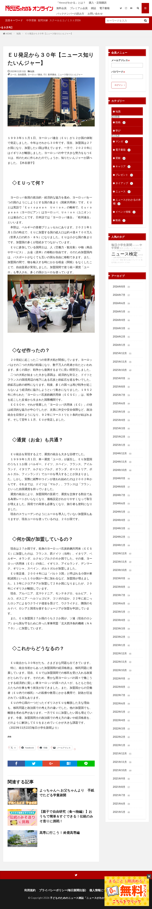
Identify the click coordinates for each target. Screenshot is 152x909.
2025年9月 (121, 378)
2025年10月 (122, 369)
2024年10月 (122, 469)
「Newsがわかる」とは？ (71, 2)
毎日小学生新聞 (121, 245)
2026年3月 (121, 328)
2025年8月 (121, 386)
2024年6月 (121, 503)
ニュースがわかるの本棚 (127, 201)
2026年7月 (121, 294)
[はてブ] (68, 764)
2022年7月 (121, 695)
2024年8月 (121, 486)
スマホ (127, 262)
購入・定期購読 (98, 2)
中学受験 (31, 20)
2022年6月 (121, 703)
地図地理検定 (127, 250)
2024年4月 (121, 520)
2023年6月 (121, 603)
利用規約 (30, 890)
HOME (9, 33)
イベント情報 (125, 211)
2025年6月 (121, 403)
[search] (145, 20)
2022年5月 (121, 711)
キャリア (122, 166)
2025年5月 (121, 411)
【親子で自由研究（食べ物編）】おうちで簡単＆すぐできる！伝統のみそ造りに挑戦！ (66, 816)
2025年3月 (121, 428)
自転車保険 (136, 250)
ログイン (119, 85)
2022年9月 (121, 678)
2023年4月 (121, 620)
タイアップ (123, 183)
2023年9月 (121, 578)
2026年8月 (121, 286)
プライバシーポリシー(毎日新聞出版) (62, 890)
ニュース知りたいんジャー (70, 74)
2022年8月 (121, 686)
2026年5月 (121, 311)
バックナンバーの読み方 (70, 13)
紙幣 (115, 257)
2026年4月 (121, 319)
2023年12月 (122, 553)
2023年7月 (121, 595)
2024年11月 (122, 461)
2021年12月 (122, 753)
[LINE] (86, 764)
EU (45, 74)
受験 (120, 158)
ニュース (123, 191)
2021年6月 (121, 803)
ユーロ (13, 74)
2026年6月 (121, 303)
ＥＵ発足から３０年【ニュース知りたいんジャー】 (49, 33)
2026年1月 (121, 344)
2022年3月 (121, 728)
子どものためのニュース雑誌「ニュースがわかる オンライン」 (86, 897)
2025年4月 (121, 419)
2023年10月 (122, 570)
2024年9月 (121, 478)
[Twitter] (33, 764)
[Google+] (51, 764)
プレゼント (124, 174)
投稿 (120, 122)
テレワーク (136, 260)
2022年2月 (121, 736)
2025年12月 (122, 353)
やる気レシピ (128, 248)
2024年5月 (121, 511)
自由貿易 (22, 74)
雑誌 (93, 8)
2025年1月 (121, 444)
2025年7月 (121, 394)
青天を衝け (128, 260)
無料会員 (61, 8)
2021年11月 (122, 761)
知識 (18, 33)
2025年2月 (121, 436)
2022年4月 (121, 720)
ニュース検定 (124, 253)
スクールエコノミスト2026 (65, 20)
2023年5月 (121, 611)
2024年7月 (121, 495)
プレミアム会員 (79, 8)
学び (118, 130)
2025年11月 (122, 361)
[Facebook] (16, 764)
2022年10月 (122, 670)
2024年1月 (121, 545)
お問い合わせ (95, 13)
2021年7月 (121, 795)
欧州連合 (52, 74)
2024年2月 (121, 536)
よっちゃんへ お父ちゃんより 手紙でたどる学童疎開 (66, 792)
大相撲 (119, 250)
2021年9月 (121, 778)
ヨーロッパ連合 (35, 74)
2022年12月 (122, 653)
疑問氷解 (43, 20)
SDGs (119, 257)
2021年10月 (122, 770)
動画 (120, 220)
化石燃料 (136, 245)
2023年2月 (121, 636)
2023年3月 (121, 628)
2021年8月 (121, 786)
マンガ (121, 141)
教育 (121, 248)
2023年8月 (121, 586)
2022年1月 (121, 745)
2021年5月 (121, 811)
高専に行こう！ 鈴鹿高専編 (59, 832)
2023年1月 (121, 645)
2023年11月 (122, 561)
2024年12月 (122, 453)
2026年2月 (121, 336)
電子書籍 (104, 8)
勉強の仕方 (126, 257)
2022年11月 (122, 661)
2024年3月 (121, 528)
